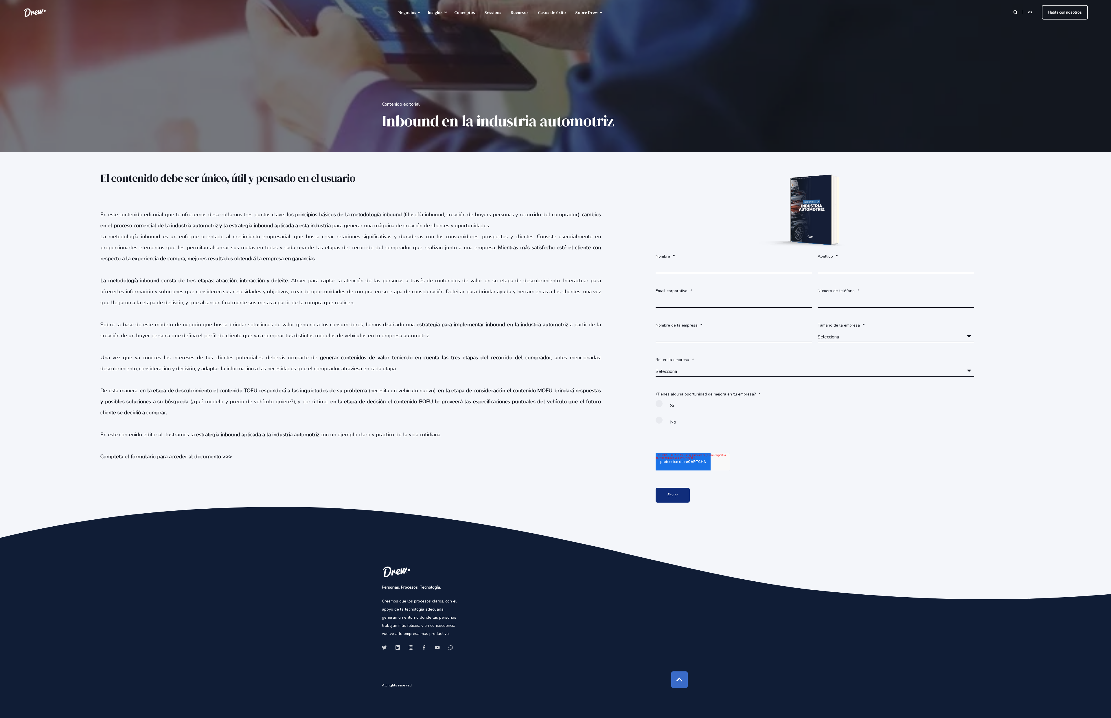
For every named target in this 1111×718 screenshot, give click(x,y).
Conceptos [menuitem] (464, 12)
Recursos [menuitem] (520, 12)
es (1030, 12)
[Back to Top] (679, 679)
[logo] (396, 572)
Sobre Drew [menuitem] (586, 12)
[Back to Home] (34, 12)
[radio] (815, 408)
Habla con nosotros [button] (1065, 12)
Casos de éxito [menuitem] (552, 12)
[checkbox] (815, 416)
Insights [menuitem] (435, 12)
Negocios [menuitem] (407, 12)
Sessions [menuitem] (492, 12)
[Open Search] (1016, 12)
